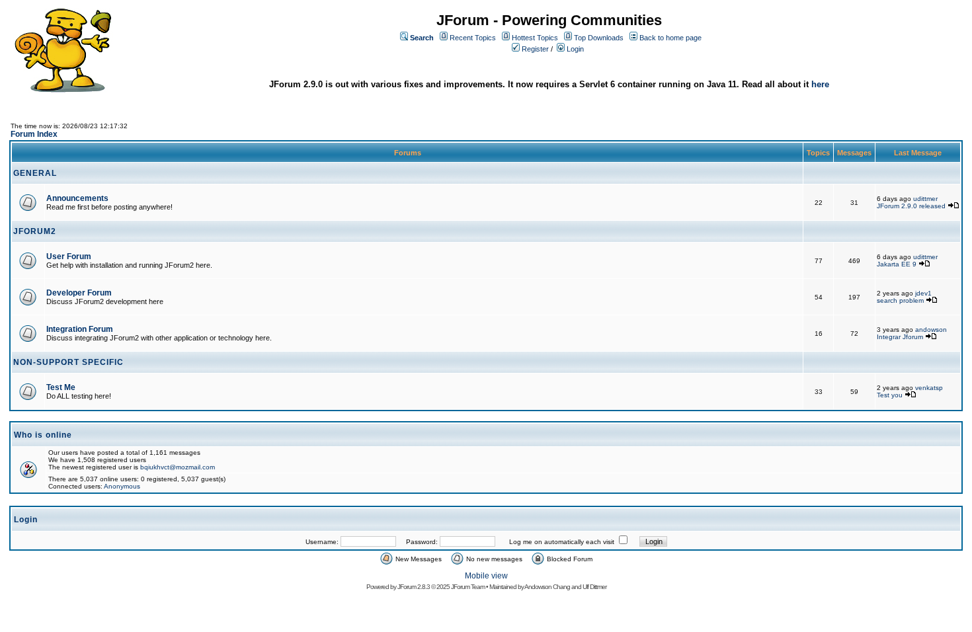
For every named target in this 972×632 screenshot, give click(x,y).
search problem (900, 300)
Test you (891, 395)
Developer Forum (79, 292)
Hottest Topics (535, 38)
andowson (931, 329)
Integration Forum (79, 329)
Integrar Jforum (900, 336)
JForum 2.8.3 (413, 586)
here (820, 84)
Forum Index (34, 134)
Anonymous (122, 486)
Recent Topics (473, 38)
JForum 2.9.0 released (911, 206)
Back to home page (670, 38)
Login (575, 49)
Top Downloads (599, 38)
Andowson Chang (547, 586)
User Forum (68, 256)
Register (535, 49)
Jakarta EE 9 (896, 264)
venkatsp (929, 387)
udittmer (925, 198)
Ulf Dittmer (594, 586)
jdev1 (923, 293)
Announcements (77, 198)
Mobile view (486, 575)
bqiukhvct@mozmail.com (177, 467)
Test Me (60, 387)
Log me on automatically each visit (561, 541)
